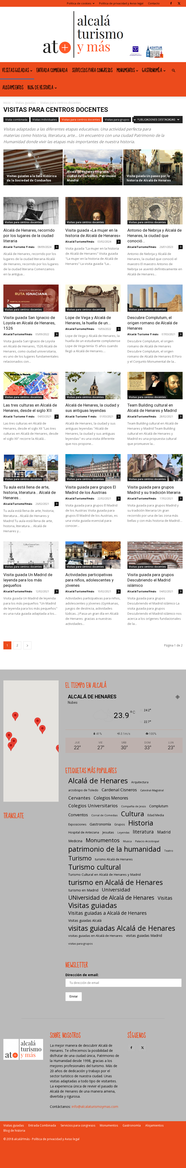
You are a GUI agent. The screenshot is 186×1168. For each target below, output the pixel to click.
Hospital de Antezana (83, 832)
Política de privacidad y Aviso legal (121, 3)
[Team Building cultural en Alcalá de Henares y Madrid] (155, 385)
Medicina (75, 841)
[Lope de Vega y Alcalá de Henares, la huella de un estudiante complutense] (93, 298)
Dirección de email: (82, 974)
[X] (179, 3)
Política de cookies (79, 3)
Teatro (168, 850)
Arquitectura (139, 782)
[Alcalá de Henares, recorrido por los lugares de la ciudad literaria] (31, 210)
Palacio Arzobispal (147, 841)
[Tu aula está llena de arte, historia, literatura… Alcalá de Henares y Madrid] (31, 468)
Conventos (78, 814)
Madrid (164, 831)
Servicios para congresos (92, 70)
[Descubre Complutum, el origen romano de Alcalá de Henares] (155, 298)
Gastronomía (152, 70)
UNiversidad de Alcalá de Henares (111, 897)
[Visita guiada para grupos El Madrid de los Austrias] (93, 468)
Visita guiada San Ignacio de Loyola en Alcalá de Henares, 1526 (29, 323)
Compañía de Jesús (133, 806)
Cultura (132, 813)
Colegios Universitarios (93, 805)
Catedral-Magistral (152, 790)
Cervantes (79, 797)
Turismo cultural (94, 866)
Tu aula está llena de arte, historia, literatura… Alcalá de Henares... (29, 492)
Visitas (165, 897)
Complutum (158, 805)
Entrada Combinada (52, 70)
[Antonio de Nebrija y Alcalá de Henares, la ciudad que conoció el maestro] (155, 210)
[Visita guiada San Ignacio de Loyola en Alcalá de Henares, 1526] (31, 298)
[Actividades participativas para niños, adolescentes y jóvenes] (93, 555)
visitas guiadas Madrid (144, 935)
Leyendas (123, 832)
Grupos (119, 824)
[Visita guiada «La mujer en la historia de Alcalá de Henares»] (93, 210)
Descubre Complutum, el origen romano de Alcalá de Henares (152, 323)
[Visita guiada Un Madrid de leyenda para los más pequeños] (31, 555)
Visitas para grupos (117, 119)
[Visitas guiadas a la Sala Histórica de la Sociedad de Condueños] (33, 167)
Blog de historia (40, 88)
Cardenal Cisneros (119, 789)
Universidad (116, 889)
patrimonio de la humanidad (114, 848)
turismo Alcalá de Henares (113, 859)
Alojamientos (12, 88)
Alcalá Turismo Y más (18, 247)
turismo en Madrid (83, 890)
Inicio (7, 103)
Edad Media (155, 815)
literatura (143, 831)
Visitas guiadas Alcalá (84, 920)
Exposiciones (77, 824)
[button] (173, 70)
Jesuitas (108, 832)
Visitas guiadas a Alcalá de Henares (107, 912)
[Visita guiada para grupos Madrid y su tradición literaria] (155, 468)
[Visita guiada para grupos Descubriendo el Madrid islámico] (155, 555)
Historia (140, 822)
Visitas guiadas (15, 70)
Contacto (154, 3)
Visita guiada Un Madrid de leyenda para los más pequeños (27, 580)
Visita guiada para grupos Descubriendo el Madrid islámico (150, 580)
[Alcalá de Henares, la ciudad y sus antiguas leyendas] (93, 385)
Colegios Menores (111, 797)
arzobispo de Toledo (83, 790)
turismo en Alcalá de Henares (115, 882)
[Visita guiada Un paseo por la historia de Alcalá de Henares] (153, 167)
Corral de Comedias (104, 815)
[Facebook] (171, 3)
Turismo (80, 858)
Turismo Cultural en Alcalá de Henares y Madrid (104, 874)
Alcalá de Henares (98, 780)
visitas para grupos (80, 943)
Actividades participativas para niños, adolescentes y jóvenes (89, 580)
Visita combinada (16, 119)
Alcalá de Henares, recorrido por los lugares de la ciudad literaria (29, 235)
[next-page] (27, 645)
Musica (127, 841)
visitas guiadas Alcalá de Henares (121, 928)
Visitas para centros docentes (81, 119)
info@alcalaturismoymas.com (95, 1106)
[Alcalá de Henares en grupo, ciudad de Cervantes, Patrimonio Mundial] (93, 167)
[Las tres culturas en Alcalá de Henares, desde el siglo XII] (31, 385)
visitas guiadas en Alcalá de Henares (95, 935)
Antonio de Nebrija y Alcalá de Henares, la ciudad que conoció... (154, 235)
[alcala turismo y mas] (93, 34)
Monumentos (126, 70)
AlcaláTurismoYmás (79, 241)
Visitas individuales (44, 119)
